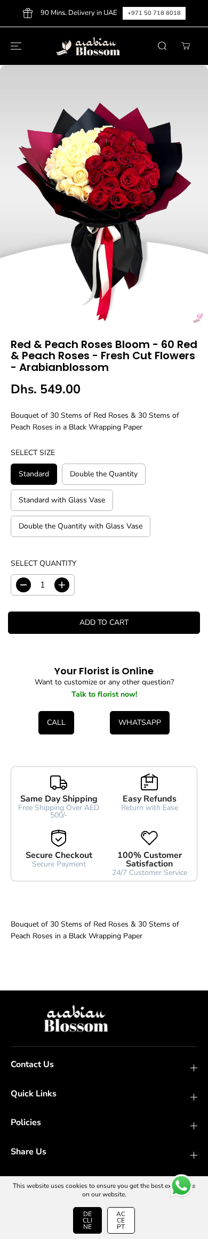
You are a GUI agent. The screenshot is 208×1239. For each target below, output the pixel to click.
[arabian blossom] (101, 46)
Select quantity (43, 563)
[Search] (162, 45)
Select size (33, 453)
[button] (14, 46)
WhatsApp (139, 722)
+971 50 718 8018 (154, 13)
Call (56, 722)
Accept (120, 1220)
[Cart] (185, 45)
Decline (87, 1220)
